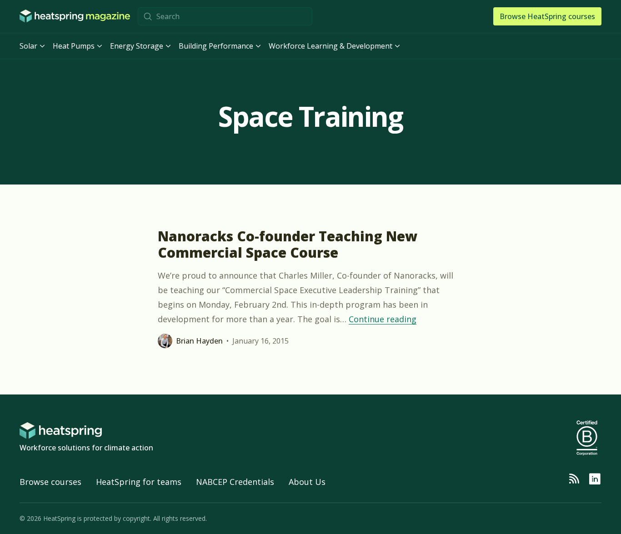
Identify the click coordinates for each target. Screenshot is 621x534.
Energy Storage (136, 46)
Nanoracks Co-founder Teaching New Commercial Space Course (287, 244)
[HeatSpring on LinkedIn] (594, 479)
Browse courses (50, 481)
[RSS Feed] (574, 479)
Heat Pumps (74, 46)
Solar (28, 46)
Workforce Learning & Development (330, 46)
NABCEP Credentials (235, 481)
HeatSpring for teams (138, 481)
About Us (307, 481)
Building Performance (216, 46)
